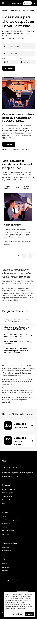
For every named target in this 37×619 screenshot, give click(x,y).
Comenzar (8, 144)
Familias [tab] (16, 187)
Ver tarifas (9, 68)
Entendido (29, 614)
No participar (17, 614)
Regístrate (27, 3)
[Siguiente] (30, 255)
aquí (25, 608)
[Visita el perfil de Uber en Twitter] (17, 580)
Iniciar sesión (16, 3)
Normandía (14, 11)
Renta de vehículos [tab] (26, 187)
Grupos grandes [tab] (7, 187)
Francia (5, 11)
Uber (4, 3)
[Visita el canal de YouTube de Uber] (8, 580)
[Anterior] (24, 255)
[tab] (33, 187)
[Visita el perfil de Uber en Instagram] (13, 580)
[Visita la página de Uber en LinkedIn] (3, 580)
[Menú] (34, 3)
